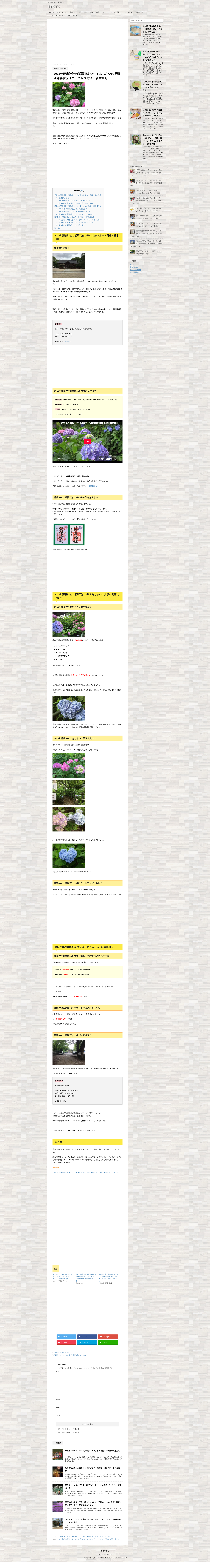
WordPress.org (135, 272)
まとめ (57, 228)
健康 (97, 12)
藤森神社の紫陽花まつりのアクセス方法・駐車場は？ (74, 217)
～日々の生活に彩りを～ (105, 1554)
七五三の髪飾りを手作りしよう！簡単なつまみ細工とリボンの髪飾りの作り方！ (146, 172)
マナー (105, 12)
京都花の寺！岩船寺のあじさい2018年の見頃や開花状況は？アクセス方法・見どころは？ (85, 1172)
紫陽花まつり (93, 486)
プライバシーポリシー (57, 15)
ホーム (51, 12)
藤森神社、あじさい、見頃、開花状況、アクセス (70, 1355)
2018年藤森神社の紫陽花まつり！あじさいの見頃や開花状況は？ (78, 206)
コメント (59, 1372)
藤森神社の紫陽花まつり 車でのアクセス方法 (74, 222)
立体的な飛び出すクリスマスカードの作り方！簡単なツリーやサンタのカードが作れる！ (146, 233)
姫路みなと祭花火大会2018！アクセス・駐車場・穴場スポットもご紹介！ (86, 1536)
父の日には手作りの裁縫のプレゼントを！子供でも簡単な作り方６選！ (152, 113)
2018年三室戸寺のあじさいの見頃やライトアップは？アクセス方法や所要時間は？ (62, 1276)
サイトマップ (61, 12)
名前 (58, 1400)
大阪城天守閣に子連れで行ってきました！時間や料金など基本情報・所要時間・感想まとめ (146, 243)
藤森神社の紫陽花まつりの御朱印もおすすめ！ (74, 203)
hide (81, 191)
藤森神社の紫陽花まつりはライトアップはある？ (75, 214)
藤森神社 (68, 341)
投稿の (134, 267)
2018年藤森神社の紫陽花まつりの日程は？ (73, 200)
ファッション (127, 12)
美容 (91, 12)
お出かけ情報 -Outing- (61, 1352)
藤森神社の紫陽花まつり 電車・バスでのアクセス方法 (78, 220)
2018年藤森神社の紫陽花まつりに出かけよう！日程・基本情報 (77, 195)
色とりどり (54, 6)
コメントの (135, 270)
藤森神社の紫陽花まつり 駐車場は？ (71, 225)
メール (58, 1407)
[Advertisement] (87, 42)
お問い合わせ (72, 15)
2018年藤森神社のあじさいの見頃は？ (71, 209)
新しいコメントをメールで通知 (68, 1429)
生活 (85, 12)
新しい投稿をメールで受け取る (68, 1432)
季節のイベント (75, 12)
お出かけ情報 (115, 12)
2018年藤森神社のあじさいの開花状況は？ (73, 211)
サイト (58, 1415)
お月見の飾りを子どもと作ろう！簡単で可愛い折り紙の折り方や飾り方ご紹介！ (146, 182)
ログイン (133, 264)
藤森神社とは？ (63, 198)
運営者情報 (139, 12)
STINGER (124, 1558)
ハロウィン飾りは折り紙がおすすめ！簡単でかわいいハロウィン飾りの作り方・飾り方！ (146, 200)
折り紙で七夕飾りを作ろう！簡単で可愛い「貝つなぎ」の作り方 (152, 29)
